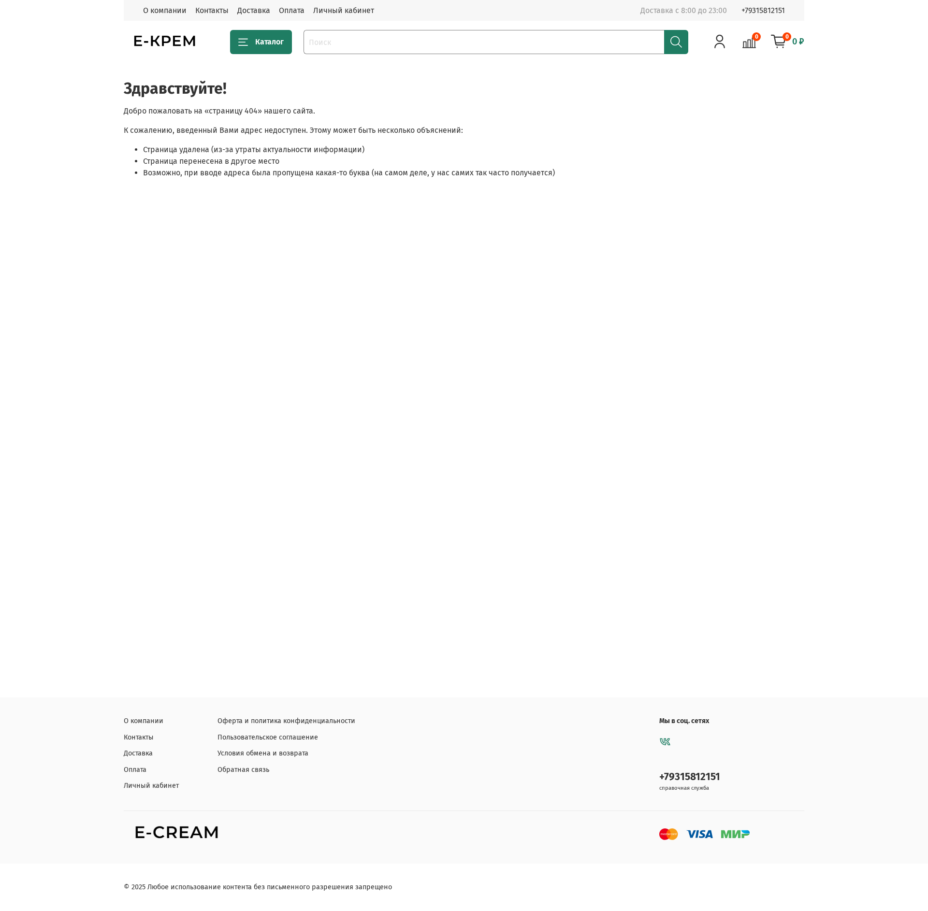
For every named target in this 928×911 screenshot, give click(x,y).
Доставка (253, 10)
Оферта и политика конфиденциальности (286, 721)
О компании (165, 10)
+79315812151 (763, 10)
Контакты (212, 10)
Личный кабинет (343, 10)
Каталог (269, 41)
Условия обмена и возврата (263, 753)
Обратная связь (243, 770)
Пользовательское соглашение (268, 737)
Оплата (291, 10)
